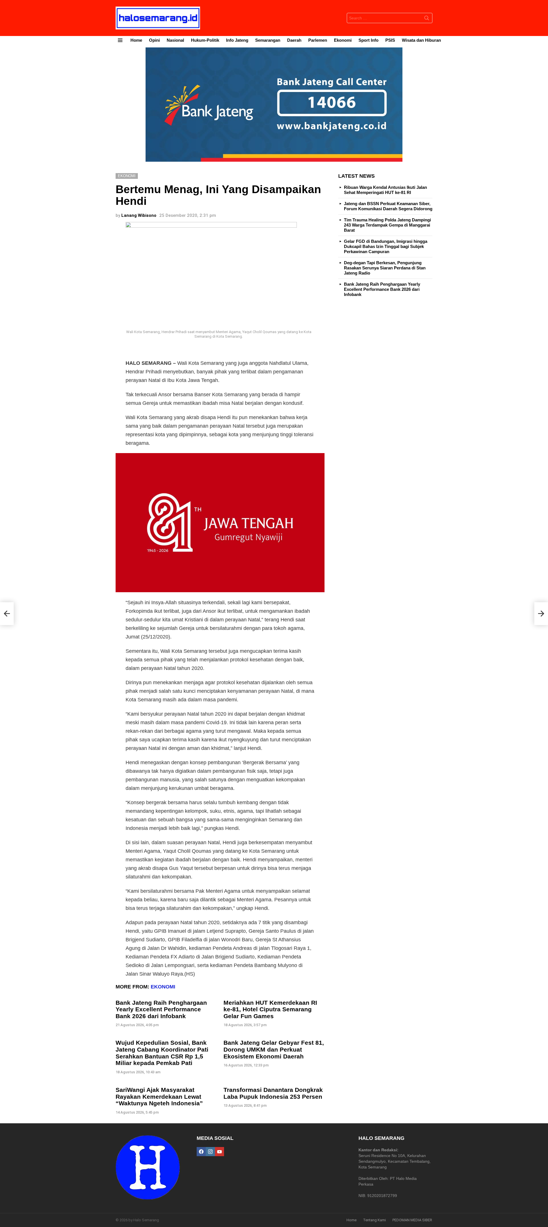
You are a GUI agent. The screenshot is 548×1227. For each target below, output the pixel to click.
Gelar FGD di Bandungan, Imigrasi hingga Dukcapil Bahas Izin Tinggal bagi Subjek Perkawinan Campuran (385, 246)
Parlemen (317, 40)
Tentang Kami (374, 1220)
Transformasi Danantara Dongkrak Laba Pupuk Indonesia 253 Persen (273, 1093)
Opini (154, 40)
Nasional (175, 40)
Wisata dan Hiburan (421, 40)
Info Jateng (237, 40)
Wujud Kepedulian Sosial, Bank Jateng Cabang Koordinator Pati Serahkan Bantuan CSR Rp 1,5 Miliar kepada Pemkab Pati (162, 1052)
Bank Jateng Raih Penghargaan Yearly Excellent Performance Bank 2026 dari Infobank (161, 1009)
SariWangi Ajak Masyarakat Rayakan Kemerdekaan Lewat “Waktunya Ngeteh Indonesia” (159, 1096)
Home (136, 40)
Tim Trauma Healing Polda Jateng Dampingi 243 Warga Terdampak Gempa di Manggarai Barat (387, 225)
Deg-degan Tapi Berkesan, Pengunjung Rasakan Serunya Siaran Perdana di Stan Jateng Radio (385, 267)
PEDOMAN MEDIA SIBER (412, 1220)
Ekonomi (343, 40)
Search (426, 19)
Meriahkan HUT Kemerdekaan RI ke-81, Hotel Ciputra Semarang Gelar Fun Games (270, 1009)
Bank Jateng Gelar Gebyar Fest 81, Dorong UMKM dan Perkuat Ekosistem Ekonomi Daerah (273, 1049)
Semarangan (267, 40)
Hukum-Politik (205, 40)
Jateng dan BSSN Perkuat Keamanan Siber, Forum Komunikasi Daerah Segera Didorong (388, 206)
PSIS (390, 40)
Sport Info (368, 40)
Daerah (294, 40)
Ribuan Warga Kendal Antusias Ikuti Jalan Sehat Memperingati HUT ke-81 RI (385, 190)
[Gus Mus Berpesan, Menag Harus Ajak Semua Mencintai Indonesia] (541, 613)
